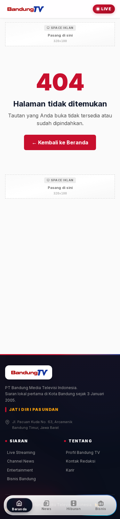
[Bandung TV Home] (24, 8)
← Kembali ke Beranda (60, 142)
